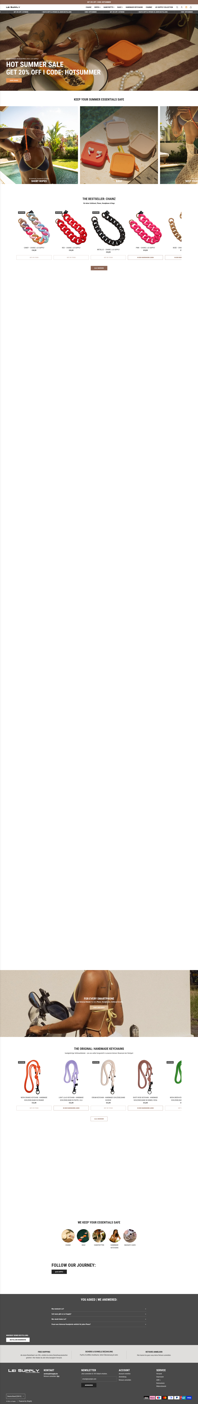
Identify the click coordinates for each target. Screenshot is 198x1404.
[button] (2, 146)
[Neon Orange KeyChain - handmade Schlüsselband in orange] (34, 1077)
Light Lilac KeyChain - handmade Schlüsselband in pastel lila (71, 1099)
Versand (102, 793)
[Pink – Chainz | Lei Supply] (145, 227)
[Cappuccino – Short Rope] (135, 414)
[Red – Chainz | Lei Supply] (71, 227)
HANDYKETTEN (99, 1245)
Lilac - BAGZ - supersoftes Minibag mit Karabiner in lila (34, 597)
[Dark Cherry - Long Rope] (135, 911)
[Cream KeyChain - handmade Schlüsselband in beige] (108, 1077)
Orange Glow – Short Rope (39, 440)
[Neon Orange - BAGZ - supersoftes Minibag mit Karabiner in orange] (71, 575)
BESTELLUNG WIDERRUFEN (18, 1340)
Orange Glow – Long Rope (39, 937)
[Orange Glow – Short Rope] (39, 414)
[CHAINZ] (68, 1236)
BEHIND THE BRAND (99, 1182)
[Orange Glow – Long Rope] (39, 911)
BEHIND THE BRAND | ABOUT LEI (113, 294)
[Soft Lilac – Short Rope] (87, 414)
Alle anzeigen (99, 268)
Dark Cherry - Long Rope (135, 937)
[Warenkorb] (191, 7)
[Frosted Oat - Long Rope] (87, 911)
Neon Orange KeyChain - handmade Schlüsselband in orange (34, 1099)
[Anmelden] (181, 7)
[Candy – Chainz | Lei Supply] (34, 227)
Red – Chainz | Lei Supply (71, 248)
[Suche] (177, 7)
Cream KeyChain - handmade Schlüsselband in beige (108, 1099)
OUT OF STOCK (34, 257)
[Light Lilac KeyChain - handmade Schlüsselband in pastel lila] (71, 1077)
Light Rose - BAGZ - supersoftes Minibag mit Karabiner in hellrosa (108, 597)
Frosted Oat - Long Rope (87, 937)
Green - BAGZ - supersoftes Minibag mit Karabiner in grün (145, 597)
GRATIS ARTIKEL (15, 752)
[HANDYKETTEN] (99, 1236)
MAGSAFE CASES (130, 1245)
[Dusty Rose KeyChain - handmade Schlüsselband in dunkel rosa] (145, 1077)
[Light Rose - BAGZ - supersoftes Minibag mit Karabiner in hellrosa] (108, 575)
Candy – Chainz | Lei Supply (34, 248)
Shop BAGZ (99, 510)
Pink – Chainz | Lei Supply (145, 248)
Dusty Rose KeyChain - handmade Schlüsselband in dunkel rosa (145, 1099)
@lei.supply (59, 1272)
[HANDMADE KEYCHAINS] (114, 1236)
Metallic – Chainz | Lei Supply (108, 250)
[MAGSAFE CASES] (130, 1236)
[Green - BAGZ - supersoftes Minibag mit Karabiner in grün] (145, 575)
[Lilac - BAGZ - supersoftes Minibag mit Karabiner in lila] (34, 575)
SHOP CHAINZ (14, 80)
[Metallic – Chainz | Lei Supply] (108, 228)
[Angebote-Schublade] (186, 7)
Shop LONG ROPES (99, 1007)
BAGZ (83, 1245)
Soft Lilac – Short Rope (87, 440)
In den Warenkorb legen (145, 257)
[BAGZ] (83, 1236)
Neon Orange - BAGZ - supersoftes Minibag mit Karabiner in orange (71, 597)
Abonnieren (89, 1385)
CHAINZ (68, 1245)
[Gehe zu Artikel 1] (100, 670)
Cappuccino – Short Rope (134, 440)
